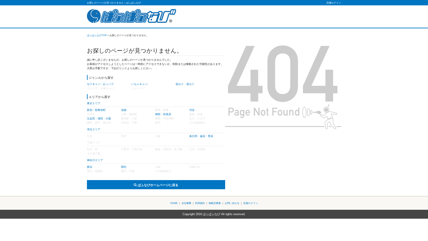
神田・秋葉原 (163, 114)
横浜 (89, 166)
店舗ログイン (333, 2)
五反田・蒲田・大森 (99, 118)
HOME (174, 203)
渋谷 (192, 110)
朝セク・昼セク (185, 84)
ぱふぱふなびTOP (97, 35)
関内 (123, 166)
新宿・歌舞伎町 (96, 110)
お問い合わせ (232, 203)
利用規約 (200, 203)
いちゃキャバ (139, 84)
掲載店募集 (215, 203)
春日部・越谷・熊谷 (201, 136)
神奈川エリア (95, 160)
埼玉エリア (93, 129)
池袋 (123, 110)
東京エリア (93, 103)
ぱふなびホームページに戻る (158, 185)
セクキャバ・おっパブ (100, 84)
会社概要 (186, 203)
